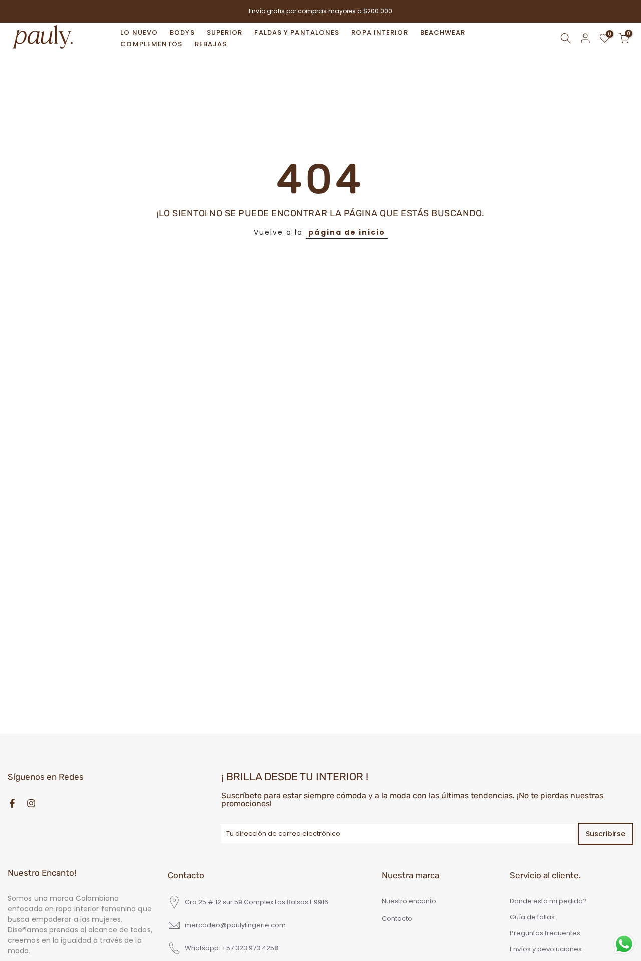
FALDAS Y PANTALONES (296, 32)
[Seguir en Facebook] (12, 803)
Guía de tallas (532, 917)
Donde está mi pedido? (548, 901)
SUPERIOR (225, 32)
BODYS (182, 32)
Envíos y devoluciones (546, 949)
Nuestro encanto (409, 901)
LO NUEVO (139, 32)
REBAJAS (211, 44)
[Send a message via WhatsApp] (624, 944)
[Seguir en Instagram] (31, 803)
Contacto (397, 918)
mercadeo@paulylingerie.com (235, 925)
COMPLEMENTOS (151, 44)
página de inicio (346, 232)
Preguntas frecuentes (545, 933)
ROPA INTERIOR (379, 32)
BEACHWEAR (443, 32)
